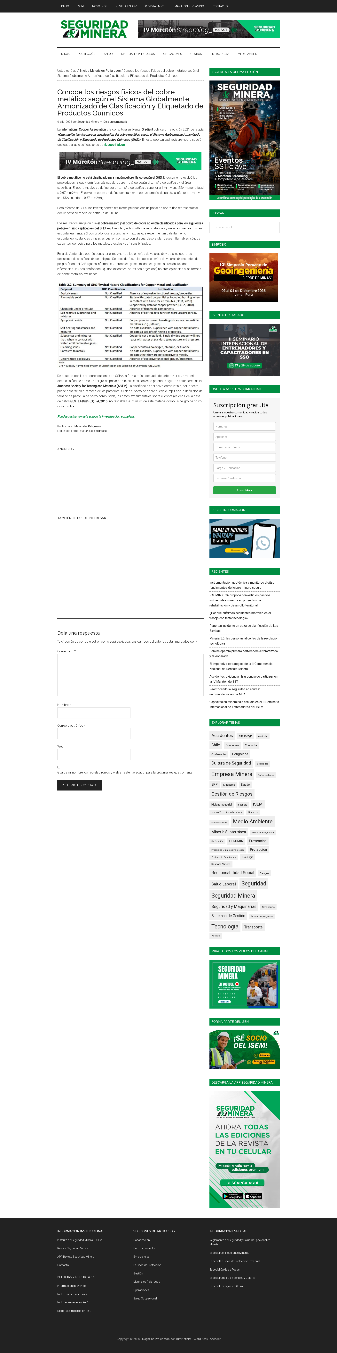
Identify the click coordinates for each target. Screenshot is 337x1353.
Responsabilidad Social (232, 872)
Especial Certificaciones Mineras (229, 1252)
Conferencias (218, 754)
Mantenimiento (219, 822)
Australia (263, 736)
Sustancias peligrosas (93, 430)
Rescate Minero (221, 864)
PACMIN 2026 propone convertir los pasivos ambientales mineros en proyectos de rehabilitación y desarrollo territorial (239, 600)
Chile (215, 745)
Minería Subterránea (228, 832)
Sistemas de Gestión (228, 916)
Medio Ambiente (253, 821)
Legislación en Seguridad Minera (226, 812)
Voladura (215, 935)
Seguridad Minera (233, 895)
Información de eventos (72, 1285)
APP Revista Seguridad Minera (75, 1256)
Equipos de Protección (147, 1265)
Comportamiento (144, 1248)
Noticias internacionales (72, 1294)
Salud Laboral (223, 884)
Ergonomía (229, 784)
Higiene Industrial (221, 804)
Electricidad (262, 763)
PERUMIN (236, 841)
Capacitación (141, 1240)
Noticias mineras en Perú (72, 1302)
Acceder (215, 1338)
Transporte (253, 927)
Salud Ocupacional (145, 1298)
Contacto (63, 1265)
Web (60, 746)
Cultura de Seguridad (231, 763)
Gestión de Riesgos (232, 794)
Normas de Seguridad (263, 832)
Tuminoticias (184, 1338)
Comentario (66, 651)
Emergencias (141, 1256)
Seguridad (253, 883)
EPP (214, 784)
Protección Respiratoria (223, 857)
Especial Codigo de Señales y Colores (232, 1277)
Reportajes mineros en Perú (74, 1310)
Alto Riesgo (245, 736)
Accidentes (222, 735)
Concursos (232, 745)
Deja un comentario (116, 121)
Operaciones (141, 1290)
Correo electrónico (71, 725)
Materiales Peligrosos (87, 426)
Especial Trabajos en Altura (226, 1286)
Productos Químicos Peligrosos (227, 850)
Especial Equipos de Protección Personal (234, 1261)
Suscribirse (244, 490)
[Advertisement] (130, 483)
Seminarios (268, 907)
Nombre (64, 705)
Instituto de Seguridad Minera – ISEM (79, 1240)
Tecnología (225, 926)
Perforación (217, 841)
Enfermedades (266, 775)
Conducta (251, 745)
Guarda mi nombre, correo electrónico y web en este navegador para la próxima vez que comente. (125, 772)
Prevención (258, 841)
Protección (258, 849)
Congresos (240, 754)
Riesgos (264, 873)
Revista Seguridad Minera (94, 29)
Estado (245, 784)
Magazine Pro (150, 1338)
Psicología (247, 857)
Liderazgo (253, 812)
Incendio (242, 804)
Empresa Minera (231, 774)
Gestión (138, 1273)
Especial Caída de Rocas (224, 1269)
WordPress (201, 1338)
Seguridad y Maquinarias (233, 906)
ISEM (258, 804)
